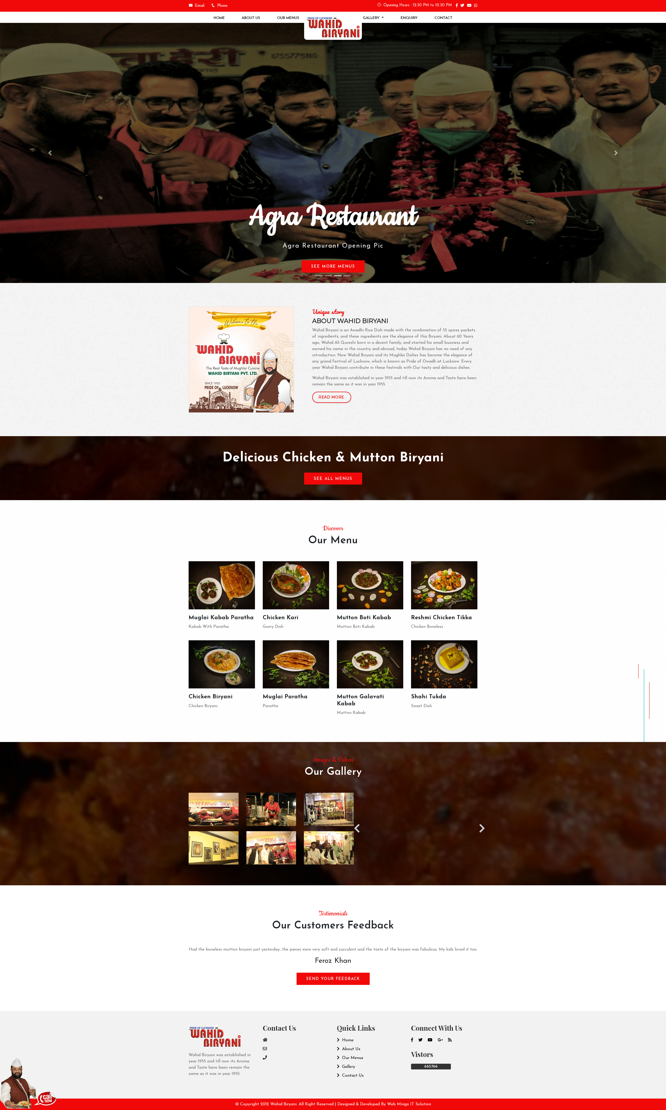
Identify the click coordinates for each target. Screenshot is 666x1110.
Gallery (372, 18)
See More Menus (334, 267)
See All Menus (333, 479)
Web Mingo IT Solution (409, 1104)
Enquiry (409, 18)
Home (219, 18)
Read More (331, 397)
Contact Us (352, 1076)
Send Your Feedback (333, 979)
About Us (251, 18)
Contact (443, 18)
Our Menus (288, 18)
